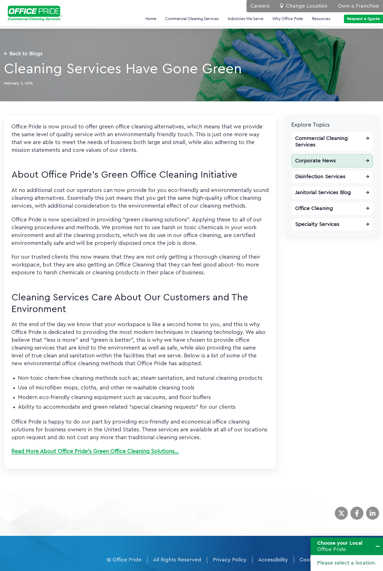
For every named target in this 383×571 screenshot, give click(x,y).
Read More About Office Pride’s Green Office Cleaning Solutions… (95, 451)
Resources (321, 19)
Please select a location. (346, 563)
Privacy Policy (229, 559)
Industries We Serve (245, 19)
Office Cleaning (332, 208)
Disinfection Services (332, 176)
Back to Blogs (23, 53)
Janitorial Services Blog (332, 192)
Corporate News (332, 160)
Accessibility (273, 559)
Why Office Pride (287, 19)
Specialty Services (332, 224)
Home (150, 19)
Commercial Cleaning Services (192, 19)
